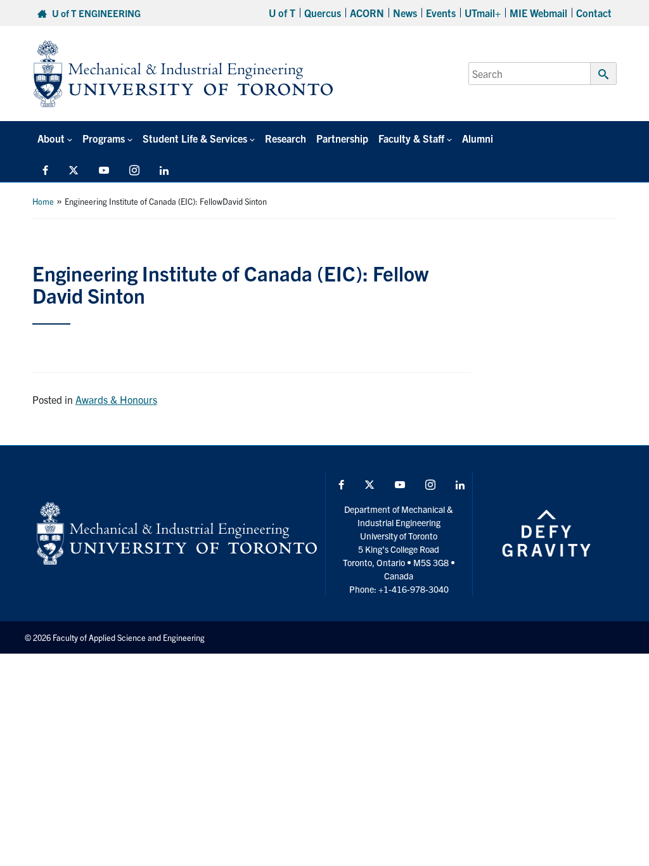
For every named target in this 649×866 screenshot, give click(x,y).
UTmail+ (483, 12)
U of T (282, 12)
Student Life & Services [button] (195, 138)
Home (43, 201)
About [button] (51, 138)
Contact (594, 12)
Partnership (342, 138)
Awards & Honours (116, 399)
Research (285, 138)
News (405, 12)
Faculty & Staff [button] (411, 138)
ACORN (367, 12)
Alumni (477, 138)
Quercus (322, 12)
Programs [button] (103, 138)
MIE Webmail (538, 12)
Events (441, 12)
